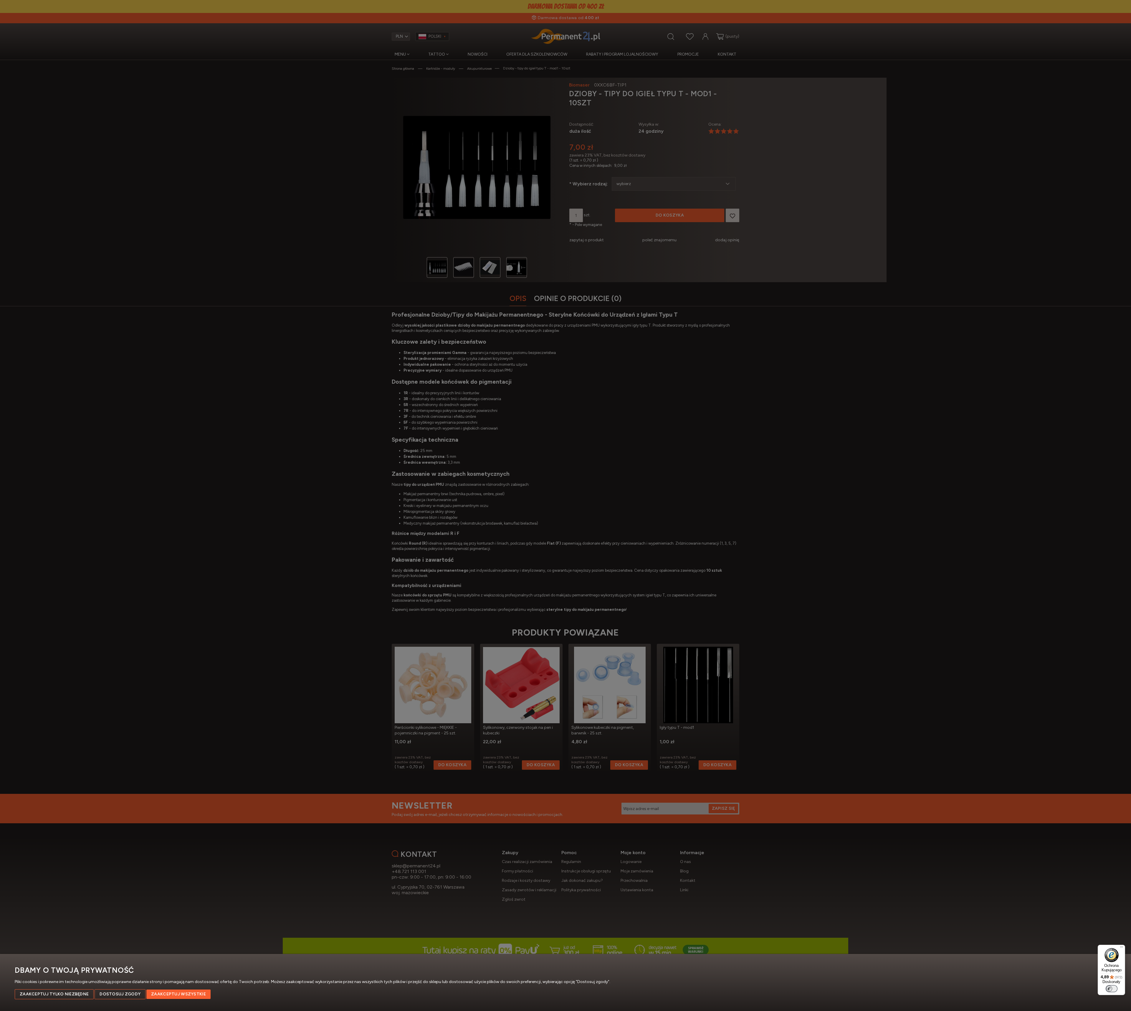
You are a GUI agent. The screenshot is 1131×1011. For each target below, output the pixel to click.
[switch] (1111, 988)
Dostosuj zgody (120, 994)
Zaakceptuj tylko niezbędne (54, 994)
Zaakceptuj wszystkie (178, 994)
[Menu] (1121, 948)
